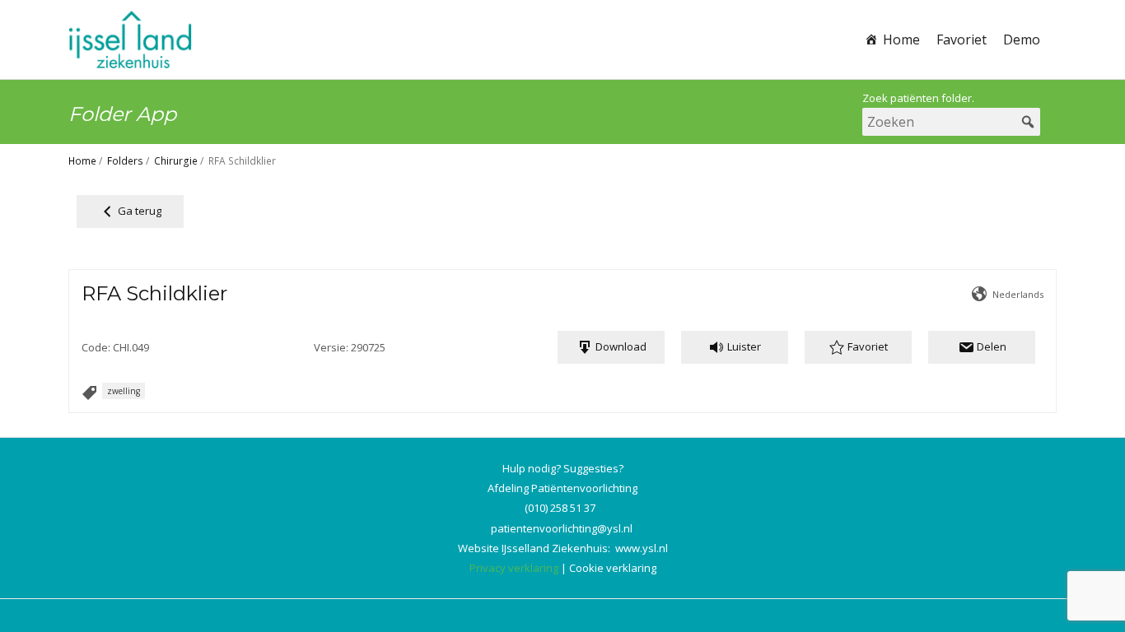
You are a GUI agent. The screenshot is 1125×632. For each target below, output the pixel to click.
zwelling (123, 391)
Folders (125, 161)
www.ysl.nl (641, 548)
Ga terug (138, 210)
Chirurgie (176, 161)
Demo (1021, 39)
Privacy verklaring (513, 567)
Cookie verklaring (612, 567)
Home (901, 39)
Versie (330, 347)
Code (95, 347)
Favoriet (961, 39)
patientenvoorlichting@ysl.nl (562, 528)
